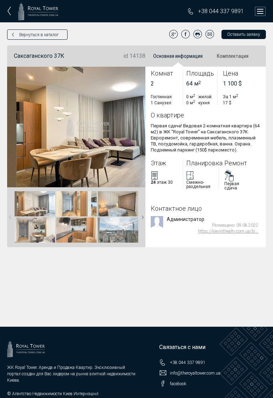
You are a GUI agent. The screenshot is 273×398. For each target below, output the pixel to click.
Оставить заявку (243, 34)
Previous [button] (9, 215)
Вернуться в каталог (39, 34)
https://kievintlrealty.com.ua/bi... (228, 231)
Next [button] (141, 215)
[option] (34, 217)
